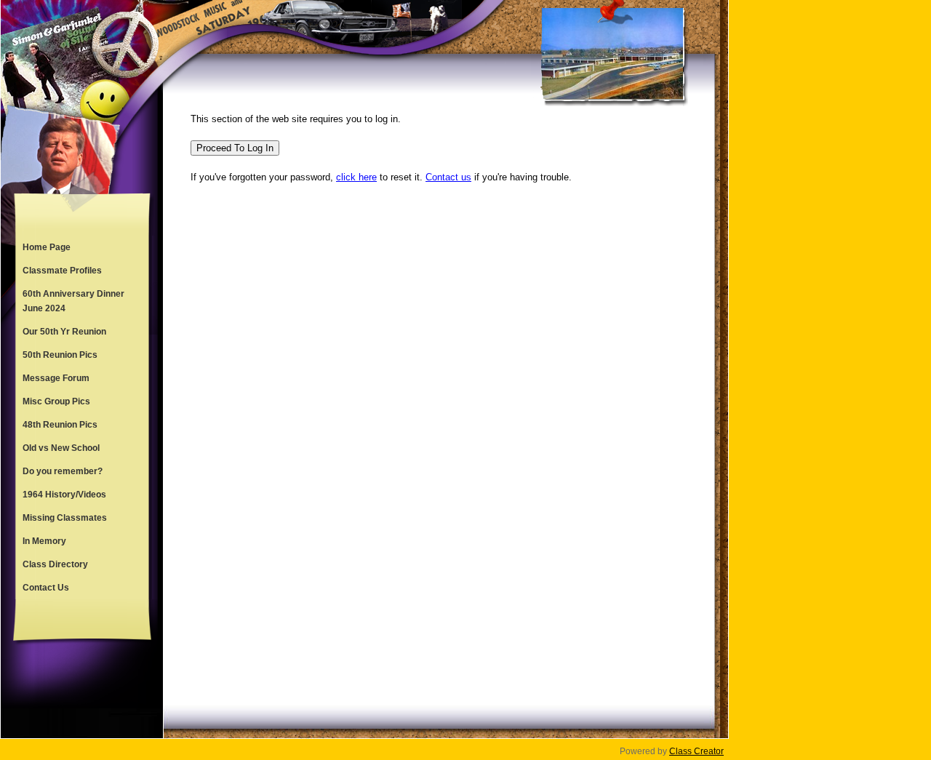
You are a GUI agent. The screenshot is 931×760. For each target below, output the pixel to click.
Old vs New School (61, 448)
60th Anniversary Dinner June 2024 (73, 301)
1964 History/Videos (64, 494)
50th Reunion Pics (60, 355)
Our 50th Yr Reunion (64, 332)
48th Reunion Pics (60, 425)
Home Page (47, 247)
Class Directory (55, 564)
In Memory (44, 541)
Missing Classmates (65, 518)
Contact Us (46, 588)
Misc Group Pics (56, 401)
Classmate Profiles (62, 270)
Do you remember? (63, 471)
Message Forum (56, 378)
